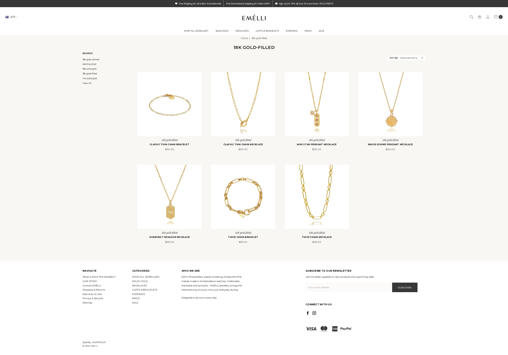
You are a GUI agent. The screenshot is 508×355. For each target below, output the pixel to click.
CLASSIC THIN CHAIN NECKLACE (243, 144)
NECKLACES (242, 30)
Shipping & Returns (94, 289)
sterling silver (89, 64)
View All (87, 83)
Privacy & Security (93, 298)
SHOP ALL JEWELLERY (196, 30)
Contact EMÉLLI (92, 285)
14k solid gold (90, 78)
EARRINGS (291, 30)
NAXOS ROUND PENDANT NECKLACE (390, 144)
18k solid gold (89, 68)
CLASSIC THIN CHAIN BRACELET (170, 144)
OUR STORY (90, 281)
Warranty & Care (92, 294)
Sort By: (394, 57)
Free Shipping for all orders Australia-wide (199, 3)
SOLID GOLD (222, 30)
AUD (13, 16)
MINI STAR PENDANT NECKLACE (317, 144)
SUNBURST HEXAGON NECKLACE (169, 237)
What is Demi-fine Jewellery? (99, 276)
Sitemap (87, 302)
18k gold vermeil (91, 59)
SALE (321, 30)
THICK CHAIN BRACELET (243, 237)
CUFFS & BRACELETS (267, 30)
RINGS (308, 30)
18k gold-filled (90, 73)
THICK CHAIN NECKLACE (317, 237)
